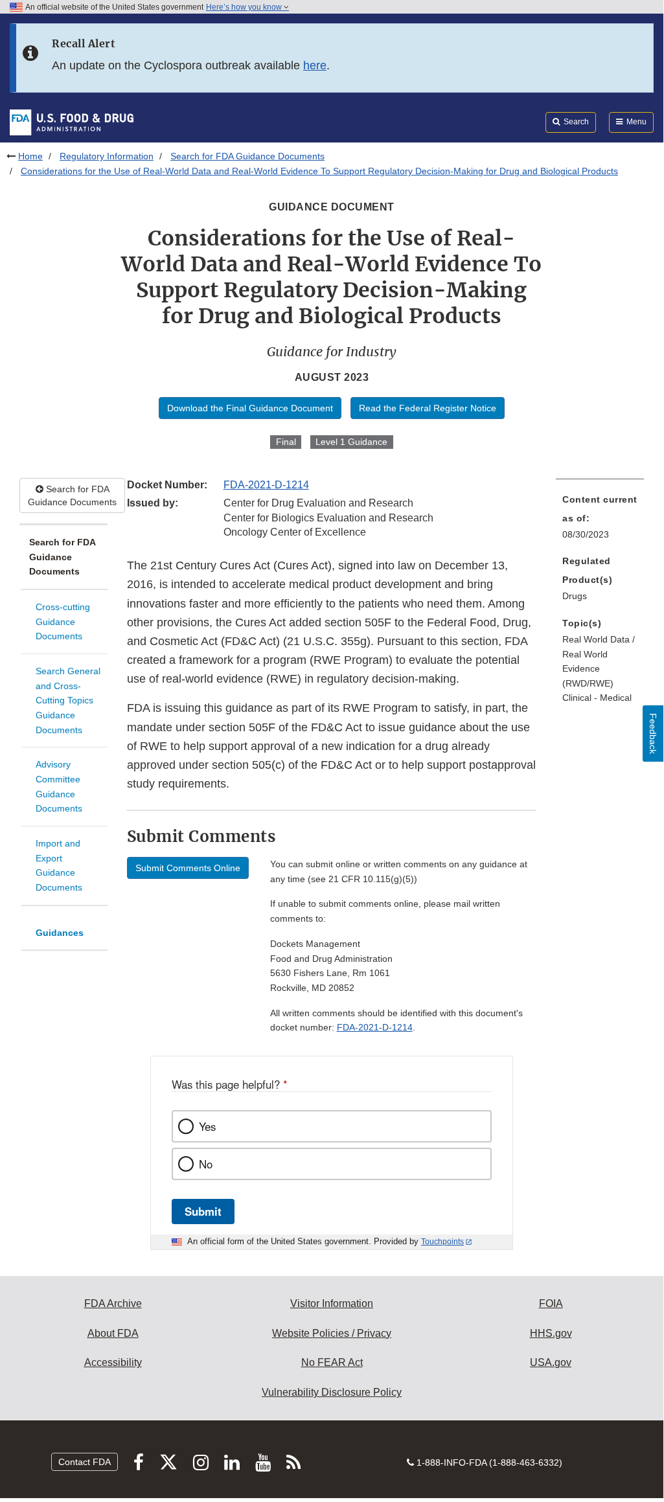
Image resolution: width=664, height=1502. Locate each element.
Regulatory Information (107, 156)
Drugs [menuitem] (574, 596)
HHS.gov (551, 1333)
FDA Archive (113, 1303)
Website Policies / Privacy (331, 1333)
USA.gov (550, 1362)
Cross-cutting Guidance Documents (63, 621)
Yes (207, 1126)
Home (30, 156)
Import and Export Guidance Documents (59, 865)
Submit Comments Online (187, 868)
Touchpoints (442, 1241)
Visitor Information (331, 1303)
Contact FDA (84, 1462)
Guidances (60, 932)
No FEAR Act (332, 1362)
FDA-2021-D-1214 (266, 484)
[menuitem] (600, 521)
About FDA (113, 1333)
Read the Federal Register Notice (427, 408)
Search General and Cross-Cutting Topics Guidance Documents (68, 700)
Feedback (653, 733)
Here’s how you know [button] (245, 7)
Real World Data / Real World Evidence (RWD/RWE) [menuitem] (598, 661)
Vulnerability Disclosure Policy (332, 1392)
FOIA (551, 1303)
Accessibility (113, 1362)
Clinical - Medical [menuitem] (597, 697)
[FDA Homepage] (71, 122)
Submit (203, 1211)
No (205, 1164)
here (314, 65)
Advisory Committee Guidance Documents (59, 786)
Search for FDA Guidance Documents (247, 156)
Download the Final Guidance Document (250, 408)
